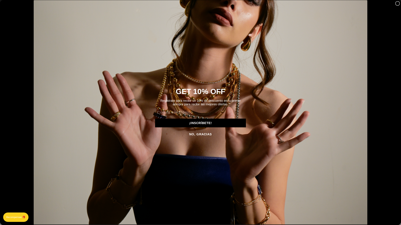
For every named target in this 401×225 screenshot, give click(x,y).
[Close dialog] (397, 3)
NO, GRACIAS (200, 134)
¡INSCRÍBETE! (200, 123)
